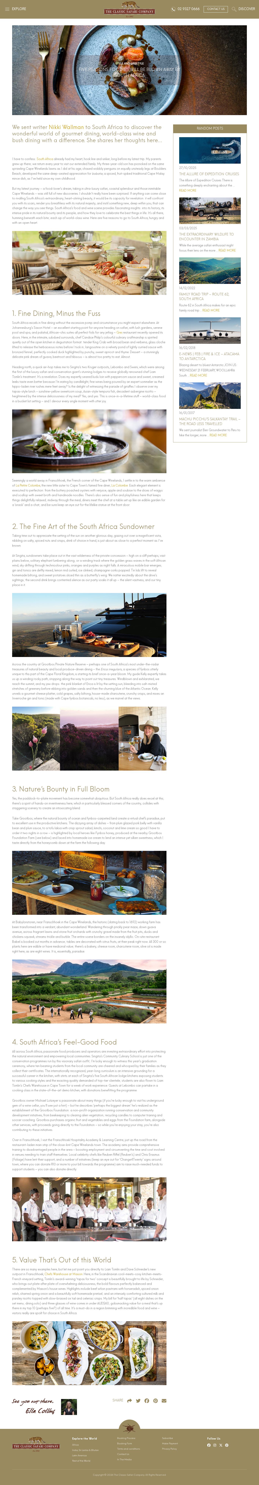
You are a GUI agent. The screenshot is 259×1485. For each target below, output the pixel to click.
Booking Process (126, 1438)
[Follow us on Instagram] (215, 1445)
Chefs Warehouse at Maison (63, 1274)
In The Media (124, 1460)
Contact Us (123, 1454)
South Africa (45, 159)
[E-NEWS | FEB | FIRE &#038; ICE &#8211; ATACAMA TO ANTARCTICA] (210, 330)
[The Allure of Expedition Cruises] (210, 150)
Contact (215, 9)
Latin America (79, 1456)
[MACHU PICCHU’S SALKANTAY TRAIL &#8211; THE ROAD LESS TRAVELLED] (210, 395)
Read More (187, 190)
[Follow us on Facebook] (209, 1445)
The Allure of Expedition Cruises (209, 174)
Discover (247, 9)
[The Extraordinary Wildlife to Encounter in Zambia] (210, 210)
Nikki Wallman (66, 127)
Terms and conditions (128, 1449)
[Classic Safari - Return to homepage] (129, 9)
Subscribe (167, 1438)
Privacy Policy (169, 1449)
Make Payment (170, 1444)
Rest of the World (81, 1461)
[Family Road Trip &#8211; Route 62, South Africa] (210, 270)
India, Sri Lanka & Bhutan (85, 1450)
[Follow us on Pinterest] (226, 1445)
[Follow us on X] (221, 1445)
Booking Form (124, 1444)
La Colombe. (119, 485)
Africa (75, 1445)
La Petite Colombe (28, 485)
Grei (119, 332)
